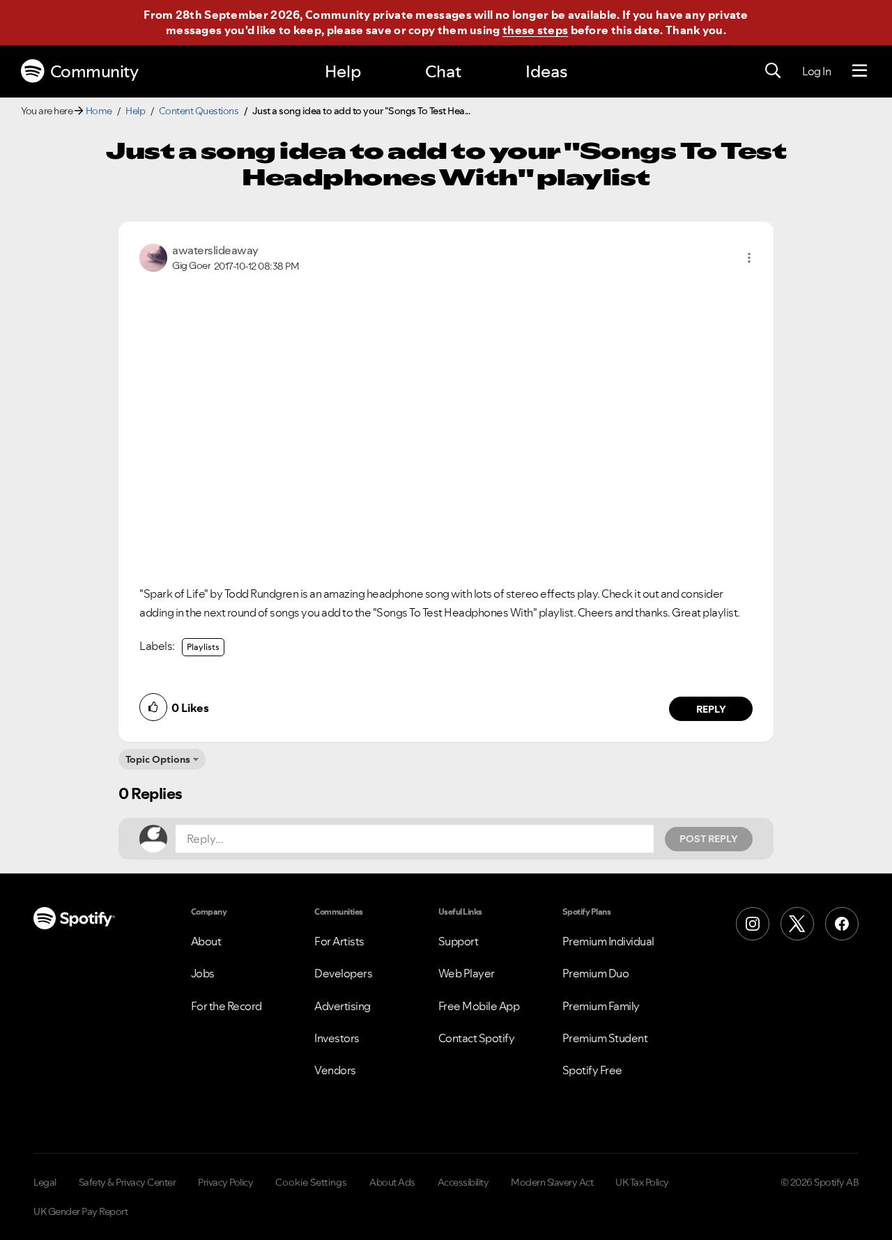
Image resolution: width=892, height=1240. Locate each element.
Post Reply (708, 839)
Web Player (466, 973)
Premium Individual (608, 941)
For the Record (226, 1006)
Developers (343, 973)
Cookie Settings (311, 1182)
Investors (337, 1038)
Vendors (335, 1070)
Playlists (203, 647)
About (206, 941)
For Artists (339, 941)
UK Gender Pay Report (80, 1211)
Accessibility (463, 1182)
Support (458, 941)
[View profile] (153, 256)
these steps (535, 30)
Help (343, 71)
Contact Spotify (476, 1038)
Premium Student (605, 1038)
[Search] (773, 71)
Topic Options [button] (157, 759)
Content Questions (199, 111)
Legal (44, 1182)
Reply (711, 709)
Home (99, 111)
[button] (749, 257)
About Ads (392, 1182)
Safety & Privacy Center (127, 1182)
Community (94, 71)
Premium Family (601, 1006)
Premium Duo (595, 973)
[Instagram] (752, 923)
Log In (816, 71)
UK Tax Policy (642, 1182)
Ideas (546, 71)
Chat (443, 71)
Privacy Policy (225, 1182)
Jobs (203, 973)
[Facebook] (842, 923)
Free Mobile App (479, 1006)
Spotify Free (592, 1070)
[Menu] (859, 71)
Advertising (342, 1006)
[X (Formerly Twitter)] (797, 923)
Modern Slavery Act (552, 1182)
